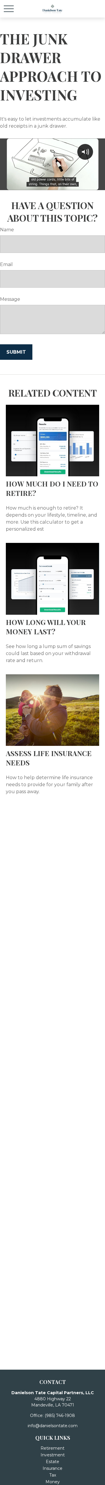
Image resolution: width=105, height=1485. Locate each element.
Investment (53, 1455)
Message (10, 299)
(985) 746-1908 (60, 1415)
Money (53, 1481)
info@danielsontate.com (53, 1425)
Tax (52, 1475)
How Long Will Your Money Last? (46, 626)
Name (7, 229)
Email (6, 264)
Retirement (52, 1448)
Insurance (52, 1468)
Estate (52, 1461)
